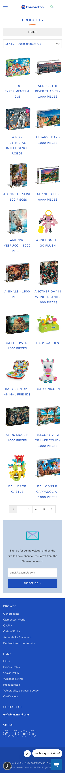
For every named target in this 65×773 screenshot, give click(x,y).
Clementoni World (14, 619)
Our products (11, 614)
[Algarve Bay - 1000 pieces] (48, 119)
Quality (7, 625)
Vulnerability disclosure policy (21, 690)
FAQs (6, 661)
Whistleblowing (13, 679)
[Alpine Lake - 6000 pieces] (48, 175)
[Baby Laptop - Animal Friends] (17, 370)
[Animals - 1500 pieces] (17, 273)
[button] (7, 766)
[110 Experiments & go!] (17, 67)
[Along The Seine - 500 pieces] (17, 175)
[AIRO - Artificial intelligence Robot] (17, 119)
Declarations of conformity (19, 643)
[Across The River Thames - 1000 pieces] (48, 67)
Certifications (11, 696)
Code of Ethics (11, 631)
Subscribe (30, 583)
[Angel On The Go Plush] (48, 221)
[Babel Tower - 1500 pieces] (17, 324)
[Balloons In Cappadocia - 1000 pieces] (48, 468)
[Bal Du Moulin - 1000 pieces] (17, 416)
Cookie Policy (11, 673)
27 (44, 509)
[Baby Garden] (48, 324)
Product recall (11, 684)
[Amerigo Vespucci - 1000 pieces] (17, 221)
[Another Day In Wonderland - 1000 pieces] (48, 273)
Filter (32, 32)
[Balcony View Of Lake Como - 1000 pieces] (48, 416)
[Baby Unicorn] (48, 370)
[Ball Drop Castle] (17, 468)
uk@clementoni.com (16, 714)
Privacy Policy (11, 667)
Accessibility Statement (17, 637)
